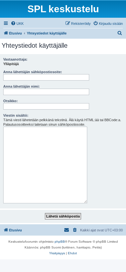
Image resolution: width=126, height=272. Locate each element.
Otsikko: (10, 101)
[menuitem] (17, 23)
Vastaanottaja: (15, 59)
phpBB (60, 241)
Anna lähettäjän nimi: (21, 86)
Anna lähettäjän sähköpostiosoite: (32, 72)
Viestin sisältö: (15, 115)
